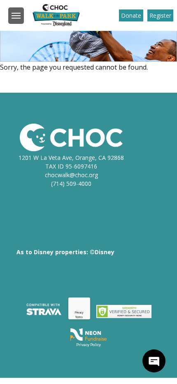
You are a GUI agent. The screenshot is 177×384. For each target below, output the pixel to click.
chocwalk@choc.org (71, 175)
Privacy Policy (88, 344)
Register (160, 15)
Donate (131, 15)
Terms (79, 317)
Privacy (79, 312)
